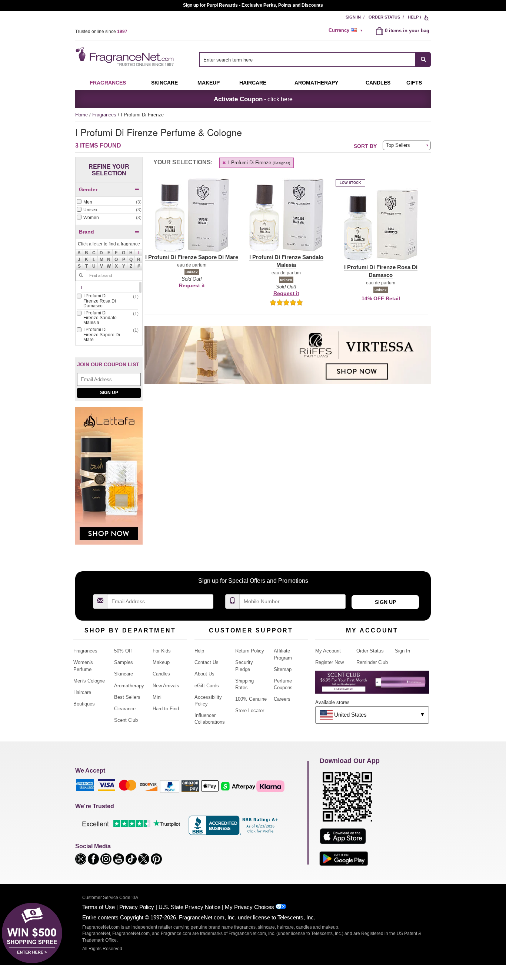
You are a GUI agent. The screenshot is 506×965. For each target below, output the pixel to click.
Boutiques (84, 704)
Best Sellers (127, 697)
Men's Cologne (89, 681)
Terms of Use (98, 907)
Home (81, 115)
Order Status (384, 17)
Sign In (353, 17)
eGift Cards (206, 685)
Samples (123, 662)
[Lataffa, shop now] (109, 479)
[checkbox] (109, 202)
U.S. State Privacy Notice (189, 907)
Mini (157, 697)
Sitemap (283, 669)
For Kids (162, 651)
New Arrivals (166, 685)
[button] (138, 252)
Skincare (164, 83)
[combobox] (315, 59)
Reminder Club (372, 662)
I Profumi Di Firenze (258, 162)
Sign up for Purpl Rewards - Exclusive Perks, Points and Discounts (253, 5)
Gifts (414, 83)
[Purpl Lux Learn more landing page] (372, 685)
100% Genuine (251, 699)
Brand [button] (86, 232)
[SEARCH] (423, 59)
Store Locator (249, 710)
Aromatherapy (129, 685)
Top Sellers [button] (398, 145)
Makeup (208, 83)
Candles (161, 674)
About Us (204, 674)
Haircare (252, 83)
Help (413, 17)
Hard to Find (166, 708)
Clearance (125, 708)
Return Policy (249, 651)
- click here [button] (253, 99)
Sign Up (109, 392)
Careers (282, 699)
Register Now (329, 662)
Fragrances (108, 83)
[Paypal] (169, 786)
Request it (192, 285)
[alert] (347, 30)
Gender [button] (88, 189)
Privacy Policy (136, 907)
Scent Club (126, 720)
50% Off (123, 651)
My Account (328, 651)
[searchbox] (307, 59)
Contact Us (206, 662)
